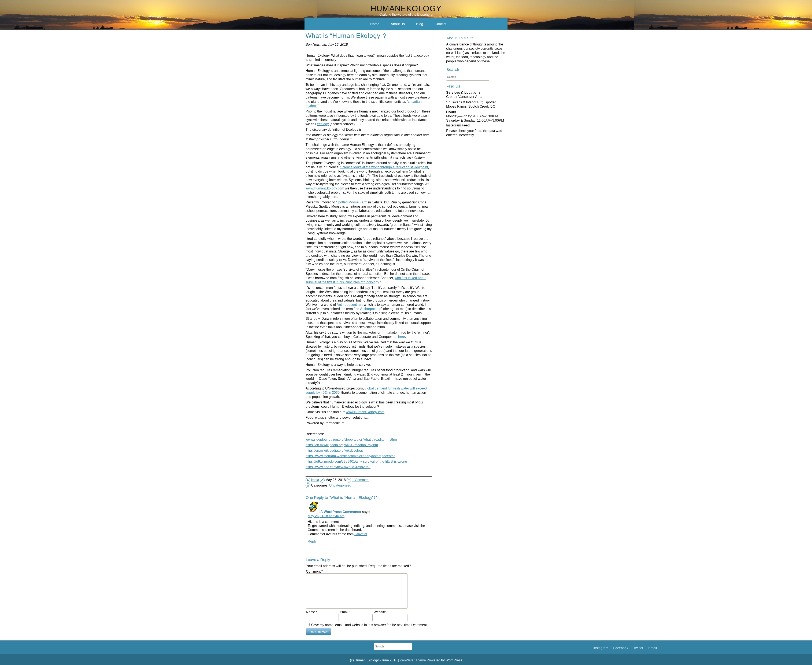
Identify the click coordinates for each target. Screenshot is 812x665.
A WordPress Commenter (340, 512)
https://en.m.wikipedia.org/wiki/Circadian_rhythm (342, 445)
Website (380, 612)
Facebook (620, 648)
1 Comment (360, 480)
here (401, 337)
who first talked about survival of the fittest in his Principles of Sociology (366, 280)
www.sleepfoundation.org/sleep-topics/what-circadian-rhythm (351, 439)
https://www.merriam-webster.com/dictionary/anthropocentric (350, 456)
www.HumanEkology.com (325, 188)
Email (345, 612)
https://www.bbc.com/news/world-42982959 (338, 467)
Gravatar (360, 534)
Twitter (638, 648)
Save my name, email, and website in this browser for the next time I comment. (369, 625)
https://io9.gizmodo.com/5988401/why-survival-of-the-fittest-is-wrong (356, 461)
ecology (323, 124)
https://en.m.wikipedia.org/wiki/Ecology (334, 450)
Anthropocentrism (350, 304)
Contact (440, 24)
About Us (398, 24)
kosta (315, 480)
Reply (312, 541)
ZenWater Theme (413, 660)
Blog (419, 24)
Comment (314, 571)
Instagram (600, 648)
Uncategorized (340, 485)
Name (311, 612)
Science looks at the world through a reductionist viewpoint (384, 167)
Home (374, 24)
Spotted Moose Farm (351, 202)
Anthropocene (370, 309)
